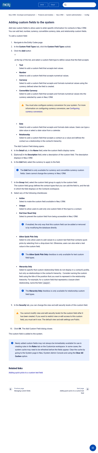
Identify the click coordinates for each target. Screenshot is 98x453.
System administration (74, 15)
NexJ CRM (59, 15)
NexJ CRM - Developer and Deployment (22, 15)
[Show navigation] (93, 448)
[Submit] (65, 5)
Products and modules (45, 15)
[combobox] (79, 5)
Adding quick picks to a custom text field (26, 373)
